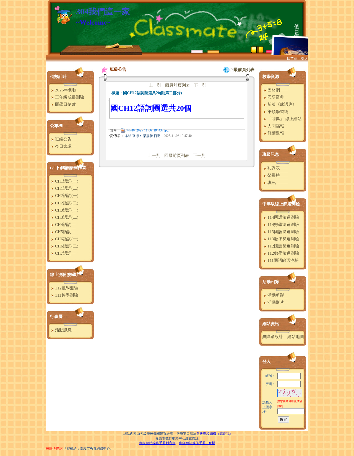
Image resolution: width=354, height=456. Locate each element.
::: (47, 64)
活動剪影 (275, 295)
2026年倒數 (65, 90)
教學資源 (270, 76)
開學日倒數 (65, 104)
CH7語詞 (62, 253)
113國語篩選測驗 (282, 232)
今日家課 (63, 146)
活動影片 (275, 302)
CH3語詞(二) (66, 217)
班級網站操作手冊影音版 (157, 443)
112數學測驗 (66, 288)
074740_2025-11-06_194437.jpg (146, 130)
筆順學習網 (277, 111)
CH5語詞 (62, 232)
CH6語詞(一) (66, 239)
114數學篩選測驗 (282, 224)
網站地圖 (295, 336)
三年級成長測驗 (69, 97)
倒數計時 (58, 76)
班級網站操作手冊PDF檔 (197, 443)
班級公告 (63, 139)
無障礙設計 (272, 336)
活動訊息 (63, 330)
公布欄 (56, 125)
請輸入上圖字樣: (267, 407)
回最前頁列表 (242, 69)
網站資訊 (270, 323)
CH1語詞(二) (66, 188)
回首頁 (292, 58)
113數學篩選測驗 (282, 239)
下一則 (200, 85)
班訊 (271, 182)
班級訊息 (270, 154)
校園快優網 (54, 448)
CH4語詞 (62, 224)
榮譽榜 (273, 175)
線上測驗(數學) (64, 274)
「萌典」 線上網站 (284, 119)
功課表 (273, 168)
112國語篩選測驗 (282, 246)
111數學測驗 (66, 295)
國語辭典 (275, 97)
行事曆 (56, 316)
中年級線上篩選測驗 (281, 204)
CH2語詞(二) (66, 203)
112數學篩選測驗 (282, 253)
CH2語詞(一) (66, 195)
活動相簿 (270, 282)
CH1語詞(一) (66, 181)
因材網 (273, 90)
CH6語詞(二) (66, 246)
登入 (304, 58)
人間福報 (275, 126)
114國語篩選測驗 (282, 217)
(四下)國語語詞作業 (68, 167)
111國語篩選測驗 (282, 260)
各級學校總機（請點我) (213, 434)
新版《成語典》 (281, 104)
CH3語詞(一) (66, 210)
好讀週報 (275, 133)
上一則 (155, 85)
